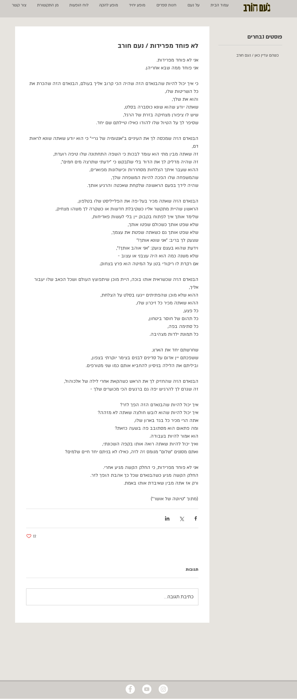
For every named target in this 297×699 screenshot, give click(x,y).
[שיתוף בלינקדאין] (167, 518)
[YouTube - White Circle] (146, 689)
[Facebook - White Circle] (130, 689)
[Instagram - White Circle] (163, 689)
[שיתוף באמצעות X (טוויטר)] (181, 518)
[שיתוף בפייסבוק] (195, 518)
